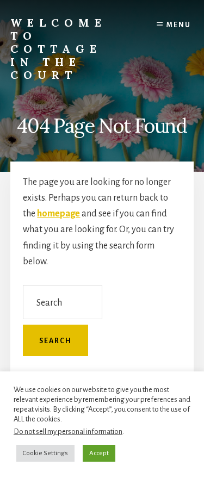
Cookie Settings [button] (45, 453)
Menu (178, 25)
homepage (58, 214)
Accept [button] (99, 453)
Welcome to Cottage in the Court (58, 49)
